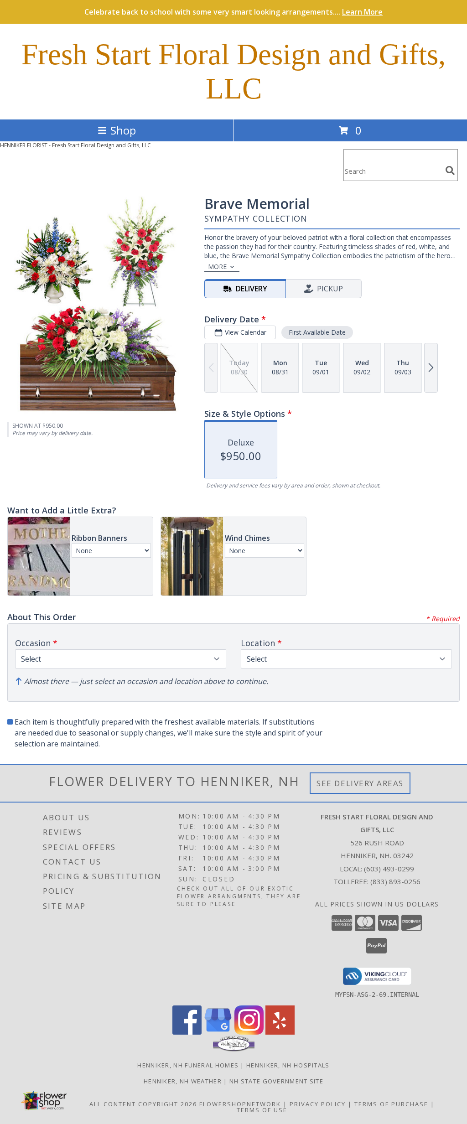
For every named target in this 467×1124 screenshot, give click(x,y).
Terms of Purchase (391, 1104)
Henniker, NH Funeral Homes (188, 1065)
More (217, 266)
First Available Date (317, 332)
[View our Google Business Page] (218, 1032)
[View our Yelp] (280, 1032)
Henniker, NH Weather (183, 1081)
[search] (450, 171)
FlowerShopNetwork (240, 1104)
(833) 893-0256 (395, 881)
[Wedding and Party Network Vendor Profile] (233, 1049)
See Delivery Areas (360, 783)
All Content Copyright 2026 (143, 1104)
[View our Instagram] (249, 1032)
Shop (123, 130)
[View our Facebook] (187, 1032)
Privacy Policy (318, 1104)
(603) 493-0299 (389, 868)
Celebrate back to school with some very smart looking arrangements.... (233, 12)
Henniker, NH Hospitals (288, 1065)
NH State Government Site (276, 1081)
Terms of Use (262, 1110)
